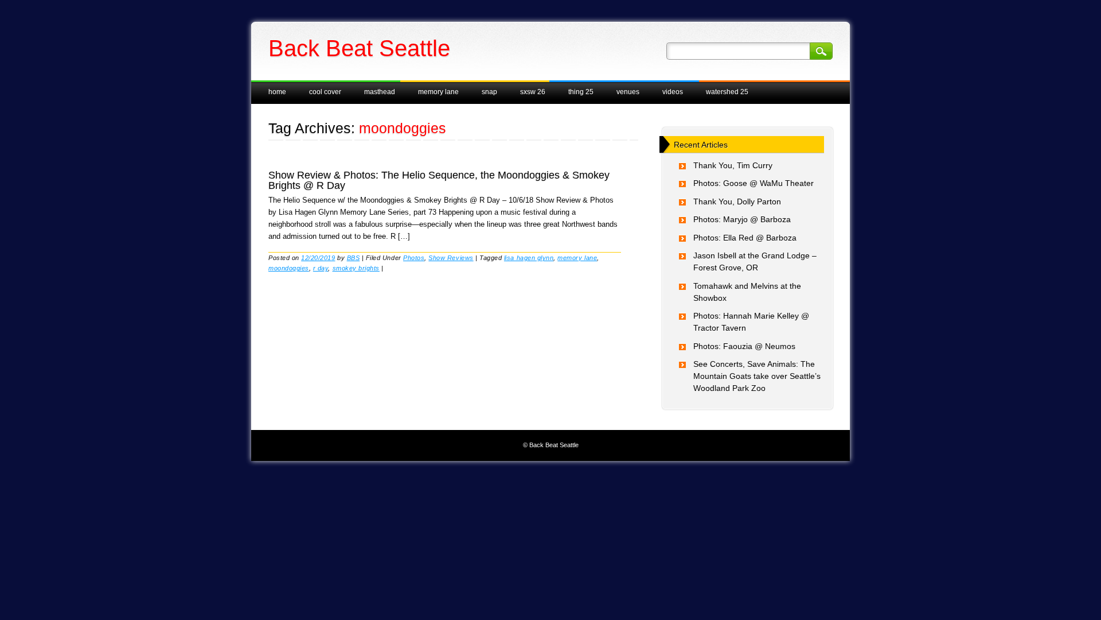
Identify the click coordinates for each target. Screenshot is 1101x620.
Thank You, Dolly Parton (737, 201)
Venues (627, 92)
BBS (353, 257)
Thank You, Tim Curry (732, 165)
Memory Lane (438, 92)
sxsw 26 (532, 92)
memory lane (577, 257)
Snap (489, 92)
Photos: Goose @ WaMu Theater (753, 183)
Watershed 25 (727, 92)
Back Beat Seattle (359, 48)
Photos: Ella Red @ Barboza (745, 237)
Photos (413, 257)
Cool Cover (325, 92)
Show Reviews (450, 257)
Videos (672, 92)
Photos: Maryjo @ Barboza (742, 219)
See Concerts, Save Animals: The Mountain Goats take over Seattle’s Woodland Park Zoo (757, 376)
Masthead (379, 92)
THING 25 (581, 92)
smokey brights (356, 268)
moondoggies (288, 268)
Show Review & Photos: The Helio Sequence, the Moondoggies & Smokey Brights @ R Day (439, 180)
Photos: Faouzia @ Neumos (744, 346)
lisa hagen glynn (528, 257)
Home (277, 92)
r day (321, 268)
